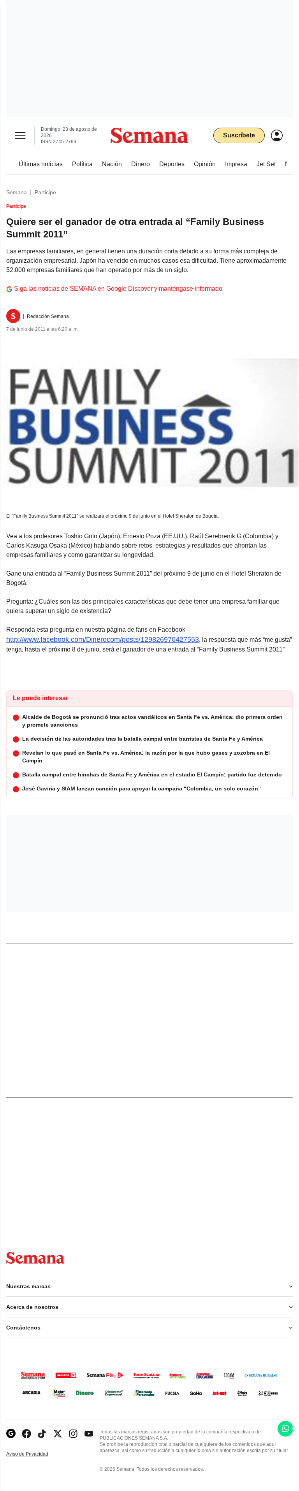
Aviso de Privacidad (35, 1454)
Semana (16, 192)
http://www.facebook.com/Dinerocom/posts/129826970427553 (102, 639)
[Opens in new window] (26, 1433)
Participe (45, 192)
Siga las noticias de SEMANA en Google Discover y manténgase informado (118, 288)
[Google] (11, 1433)
